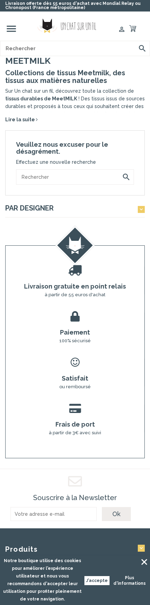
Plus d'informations (129, 580)
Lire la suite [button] (20, 119)
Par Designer (29, 208)
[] (142, 48)
